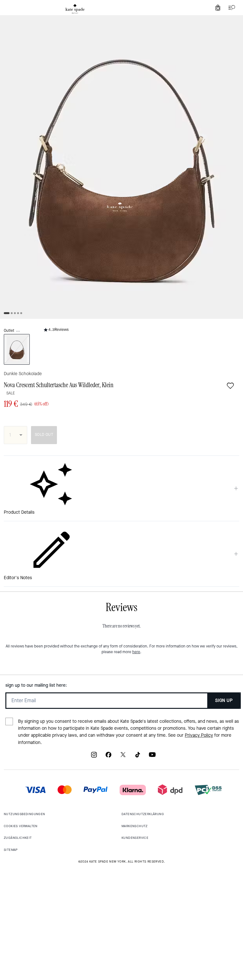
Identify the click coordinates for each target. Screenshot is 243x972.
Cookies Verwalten (21, 826)
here (136, 651)
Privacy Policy (199, 735)
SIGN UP (224, 700)
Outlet (9, 330)
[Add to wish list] (230, 385)
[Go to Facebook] (108, 756)
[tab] (75, 9)
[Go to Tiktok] (137, 756)
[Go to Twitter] (123, 756)
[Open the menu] (230, 7)
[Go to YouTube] (152, 756)
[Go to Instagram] (94, 756)
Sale (10, 393)
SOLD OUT (44, 434)
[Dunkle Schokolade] (17, 349)
